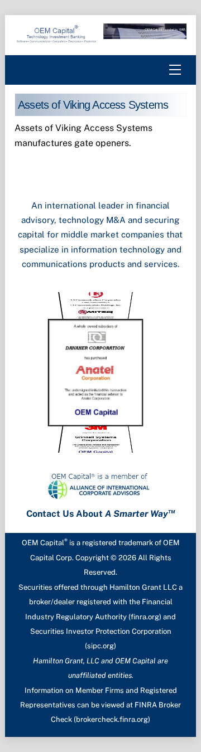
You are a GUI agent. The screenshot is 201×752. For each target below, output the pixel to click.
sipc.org (100, 646)
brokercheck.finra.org (112, 719)
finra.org (145, 617)
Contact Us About (100, 513)
